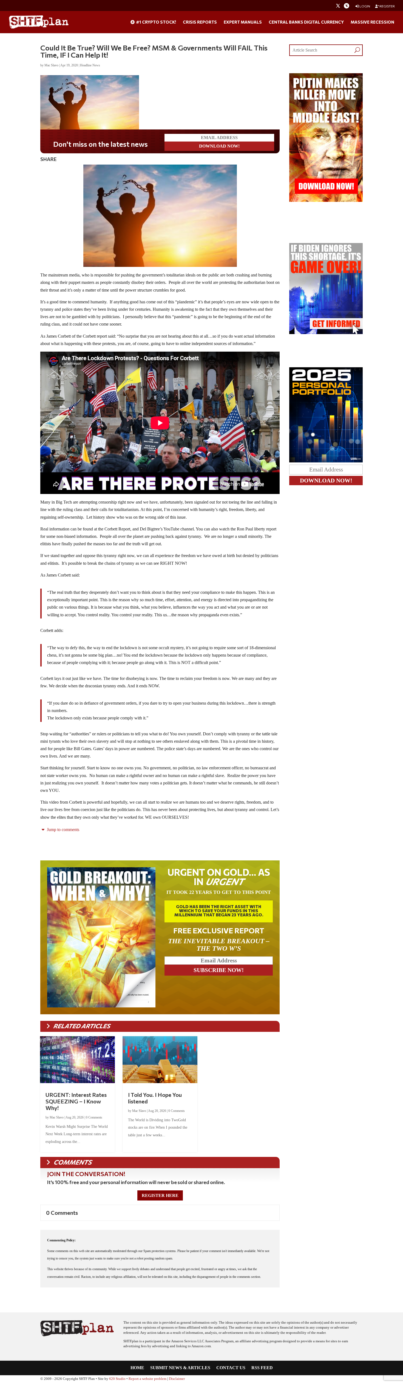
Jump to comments (62, 829)
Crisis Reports (200, 22)
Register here (160, 1195)
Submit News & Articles (180, 1368)
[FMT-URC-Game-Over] (326, 332)
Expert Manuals (243, 22)
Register (387, 6)
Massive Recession (372, 22)
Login (364, 6)
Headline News (90, 65)
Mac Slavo (51, 65)
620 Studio (117, 1379)
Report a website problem (147, 1379)
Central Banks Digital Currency (306, 22)
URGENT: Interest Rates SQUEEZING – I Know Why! (76, 1101)
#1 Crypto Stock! (155, 22)
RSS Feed (262, 1368)
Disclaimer (177, 1379)
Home (137, 1368)
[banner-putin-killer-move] (326, 200)
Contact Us (230, 1368)
